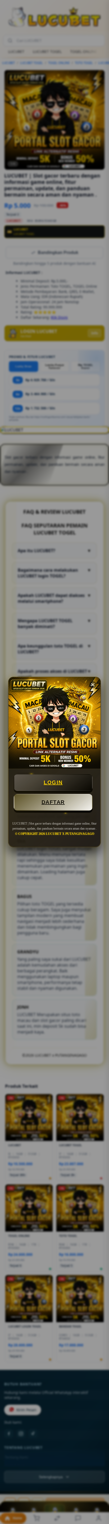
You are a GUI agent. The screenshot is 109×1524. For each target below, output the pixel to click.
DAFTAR (53, 802)
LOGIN (53, 782)
